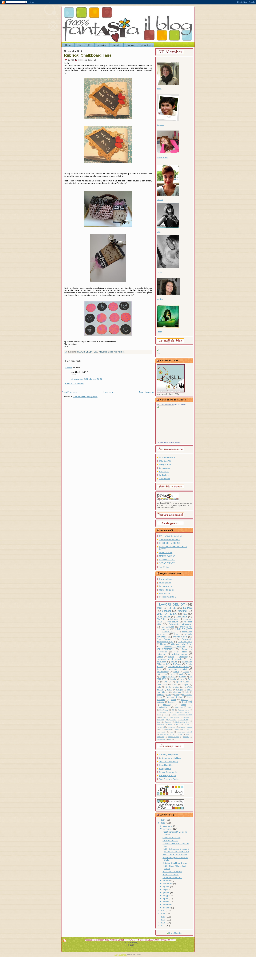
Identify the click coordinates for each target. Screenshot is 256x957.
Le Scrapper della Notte (170, 758)
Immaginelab (165, 582)
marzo (166, 901)
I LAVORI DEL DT (85, 352)
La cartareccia (165, 586)
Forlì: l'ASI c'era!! (171, 874)
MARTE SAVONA (167, 556)
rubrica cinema (180, 654)
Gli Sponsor (164, 478)
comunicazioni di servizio (169, 659)
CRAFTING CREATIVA (169, 539)
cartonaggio (162, 674)
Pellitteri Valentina (167, 597)
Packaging (160, 719)
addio (170, 724)
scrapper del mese (168, 677)
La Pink (187, 608)
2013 (163, 823)
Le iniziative (164, 468)
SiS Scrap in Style (167, 775)
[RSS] (64, 940)
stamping (179, 707)
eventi (172, 674)
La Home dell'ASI (167, 457)
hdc (187, 692)
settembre (168, 883)
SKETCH (167, 682)
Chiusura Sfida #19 (171, 837)
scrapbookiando (163, 707)
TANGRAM (164, 567)
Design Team (165, 464)
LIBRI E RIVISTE (183, 629)
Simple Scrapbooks (168, 772)
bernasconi (161, 727)
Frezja (169, 690)
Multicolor (186, 717)
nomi (187, 734)
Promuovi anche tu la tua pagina (168, 442)
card (159, 608)
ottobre (166, 880)
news (180, 734)
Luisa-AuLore (168, 627)
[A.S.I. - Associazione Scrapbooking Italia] (165, 439)
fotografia (177, 692)
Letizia (160, 199)
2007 (163, 925)
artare (187, 724)
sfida (159, 687)
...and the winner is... (172, 877)
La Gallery (164, 475)
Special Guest (182, 682)
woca (170, 739)
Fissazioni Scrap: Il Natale (175, 854)
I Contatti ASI (165, 461)
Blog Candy (163, 710)
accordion (160, 724)
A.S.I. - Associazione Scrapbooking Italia (171, 404)
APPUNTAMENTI (165, 649)
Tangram (168, 722)
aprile (166, 898)
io (182, 729)
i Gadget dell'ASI (170, 840)
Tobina (186, 672)
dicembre (167, 826)
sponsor (166, 611)
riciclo (174, 684)
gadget (176, 729)
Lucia (159, 272)
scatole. (186, 737)
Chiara (160, 656)
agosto (166, 886)
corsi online (162, 684)
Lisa (95, 352)
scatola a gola (173, 737)
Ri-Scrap (177, 664)
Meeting (182, 611)
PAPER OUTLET (167, 559)
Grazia (159, 715)
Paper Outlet (171, 719)
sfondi (176, 671)
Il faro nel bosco (166, 579)
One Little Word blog (168, 761)
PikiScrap (103, 352)
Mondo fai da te (166, 590)
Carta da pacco (183, 710)
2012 (163, 910)
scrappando (161, 739)
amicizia (160, 702)
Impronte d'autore (174, 697)
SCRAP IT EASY (167, 563)
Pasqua (179, 690)
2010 (163, 917)
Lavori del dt (163, 616)
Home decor (180, 652)
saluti (183, 705)
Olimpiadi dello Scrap (181, 644)
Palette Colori (180, 637)
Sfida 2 (184, 700)
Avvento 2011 (168, 631)
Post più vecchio (146, 392)
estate (168, 729)
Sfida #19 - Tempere (172, 871)
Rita (158, 353)
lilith (188, 729)
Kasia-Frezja (162, 157)
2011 (163, 913)
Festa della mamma (182, 712)
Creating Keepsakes (168, 754)
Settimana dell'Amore (178, 666)
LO (167, 664)
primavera (160, 737)
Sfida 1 (159, 722)
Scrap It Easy (184, 719)
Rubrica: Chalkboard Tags (87, 55)
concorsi (165, 629)
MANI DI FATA (165, 552)
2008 (163, 923)
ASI (169, 695)
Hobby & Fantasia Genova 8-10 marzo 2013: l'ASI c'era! (176, 850)
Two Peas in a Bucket (169, 779)
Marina (160, 299)
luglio (166, 889)
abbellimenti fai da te (182, 722)
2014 (163, 820)
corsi (161, 729)
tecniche (160, 695)
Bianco (189, 707)
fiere (159, 669)
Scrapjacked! (165, 768)
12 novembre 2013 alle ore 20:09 (86, 379)
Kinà (185, 614)
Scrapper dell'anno (174, 646)
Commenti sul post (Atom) (85, 396)
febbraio (167, 904)
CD (173, 710)
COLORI (161, 619)
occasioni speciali (178, 669)
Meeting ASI (186, 627)
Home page (108, 392)
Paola (159, 332)
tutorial (174, 661)
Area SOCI (164, 471)
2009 (163, 920)
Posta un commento (74, 383)
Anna (159, 88)
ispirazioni (161, 654)
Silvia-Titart (181, 616)
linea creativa (161, 732)
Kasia (167, 715)
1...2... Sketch (172, 687)
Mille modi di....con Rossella (169, 717)
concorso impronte (185, 727)
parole (181, 674)
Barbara (160, 125)
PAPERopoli (164, 593)
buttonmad (171, 727)
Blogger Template (121, 955)
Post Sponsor (164, 639)
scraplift (185, 684)
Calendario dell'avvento (180, 624)
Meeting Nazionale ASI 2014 (182, 715)
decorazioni (172, 702)
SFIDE (172, 608)
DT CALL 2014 (185, 641)
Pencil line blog (166, 765)
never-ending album (167, 734)
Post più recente (69, 392)
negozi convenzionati (184, 732)
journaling (167, 705)
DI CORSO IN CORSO (169, 543)
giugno (166, 892)
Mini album (172, 622)
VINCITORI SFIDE (167, 614)
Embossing (161, 712)
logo (171, 732)
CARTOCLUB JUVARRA (170, 536)
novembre (168, 829)
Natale (163, 644)
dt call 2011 (187, 702)
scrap (189, 674)
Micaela (68, 367)
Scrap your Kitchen (116, 352)
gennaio (167, 908)
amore (178, 724)
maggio (167, 895)
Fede (170, 712)
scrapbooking (163, 671)
